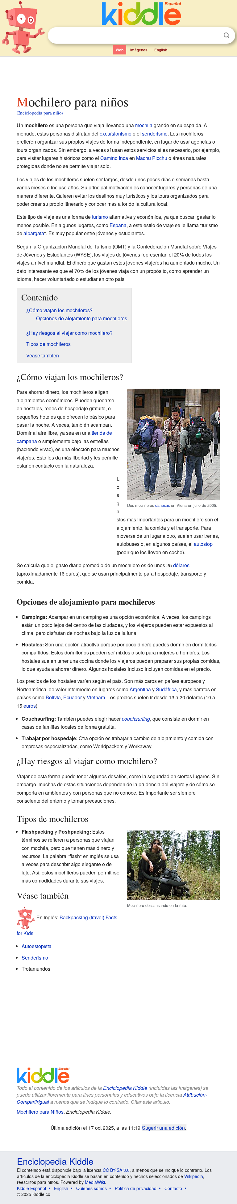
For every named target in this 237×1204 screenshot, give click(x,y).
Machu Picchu (151, 158)
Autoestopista (37, 946)
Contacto (173, 1188)
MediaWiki (95, 1182)
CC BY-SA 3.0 (116, 1170)
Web (119, 50)
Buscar (226, 35)
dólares (181, 565)
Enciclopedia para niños (40, 113)
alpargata (33, 233)
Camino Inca (114, 158)
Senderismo (35, 957)
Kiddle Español (31, 1188)
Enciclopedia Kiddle (125, 1087)
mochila (143, 125)
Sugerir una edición (163, 1127)
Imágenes (139, 50)
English (160, 50)
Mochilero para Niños (40, 1111)
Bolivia (53, 697)
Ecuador (72, 697)
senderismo (155, 133)
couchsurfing (136, 718)
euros (29, 705)
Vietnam (96, 697)
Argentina (140, 689)
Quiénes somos (91, 1188)
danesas (162, 505)
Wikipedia (193, 1176)
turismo (100, 216)
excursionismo (115, 133)
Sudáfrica (166, 689)
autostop (203, 543)
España (118, 225)
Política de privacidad (135, 1188)
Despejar (214, 35)
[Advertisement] (119, 74)
